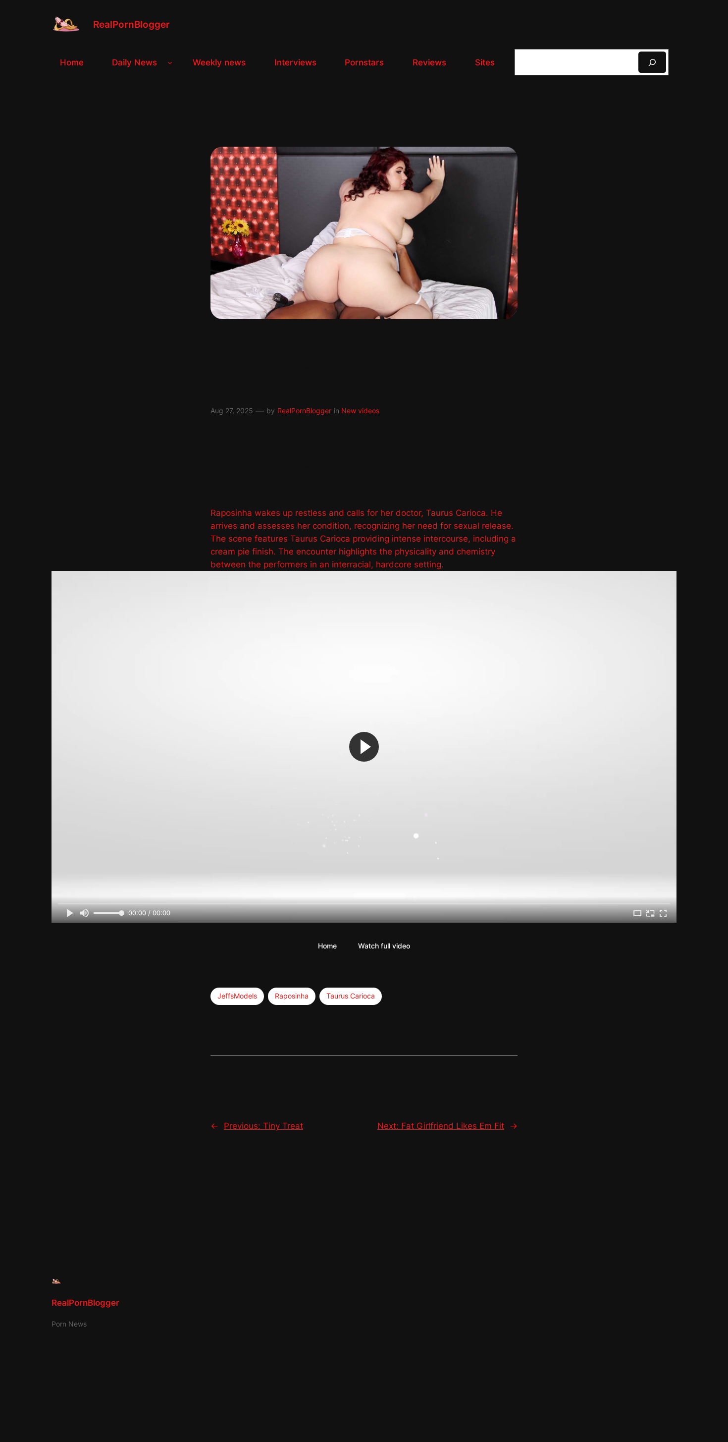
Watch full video (384, 946)
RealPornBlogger (131, 24)
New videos (360, 410)
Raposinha (292, 996)
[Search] (652, 62)
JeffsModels (237, 996)
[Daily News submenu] (169, 62)
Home (327, 946)
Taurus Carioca (350, 996)
